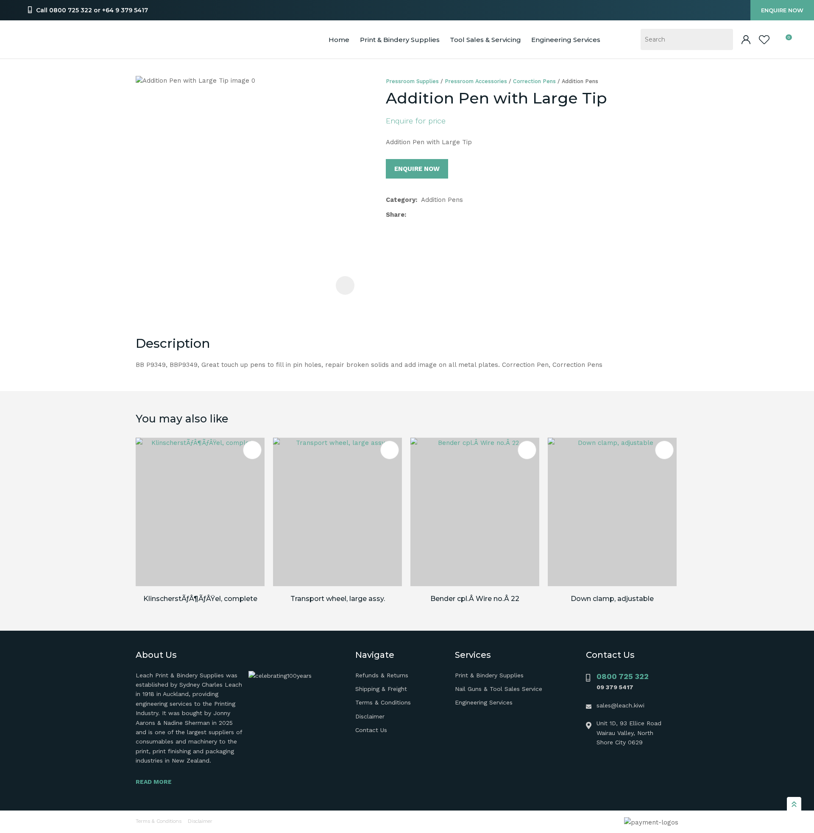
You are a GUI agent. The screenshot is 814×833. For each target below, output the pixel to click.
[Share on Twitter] (424, 214)
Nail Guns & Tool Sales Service (498, 688)
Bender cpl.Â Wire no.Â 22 (474, 599)
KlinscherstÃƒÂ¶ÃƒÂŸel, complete (200, 599)
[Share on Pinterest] (450, 214)
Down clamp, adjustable (612, 599)
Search (723, 39)
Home (339, 40)
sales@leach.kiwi (620, 705)
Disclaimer (370, 716)
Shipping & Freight (381, 688)
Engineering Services (484, 702)
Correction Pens (534, 81)
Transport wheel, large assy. (337, 599)
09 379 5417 (615, 687)
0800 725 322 (623, 676)
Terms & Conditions (383, 702)
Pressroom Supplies (412, 81)
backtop (794, 804)
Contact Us (371, 730)
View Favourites (764, 39)
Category (400, 200)
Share (395, 214)
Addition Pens (580, 81)
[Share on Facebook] (411, 215)
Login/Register (746, 39)
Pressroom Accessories (476, 81)
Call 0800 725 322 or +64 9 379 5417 (92, 10)
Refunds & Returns (381, 675)
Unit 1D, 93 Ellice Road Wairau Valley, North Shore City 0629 (629, 733)
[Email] (437, 214)
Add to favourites (252, 450)
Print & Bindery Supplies (400, 40)
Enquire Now (782, 10)
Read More (154, 781)
